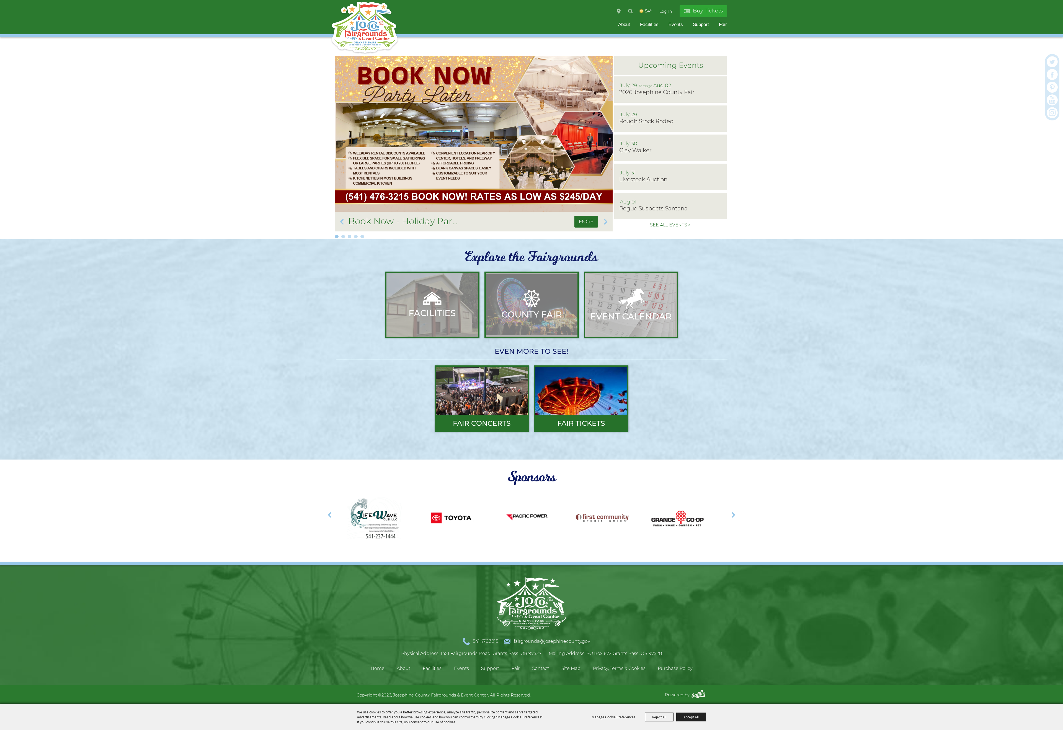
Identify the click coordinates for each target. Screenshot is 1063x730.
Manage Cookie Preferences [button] (613, 717)
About (624, 24)
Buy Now (555, 221)
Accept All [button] (691, 717)
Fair (723, 24)
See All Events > (670, 225)
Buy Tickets (708, 10)
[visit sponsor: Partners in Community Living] (589, 519)
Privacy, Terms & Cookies (619, 668)
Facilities (649, 24)
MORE (586, 221)
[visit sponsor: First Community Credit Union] (438, 519)
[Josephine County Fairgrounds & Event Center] (365, 28)
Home (378, 668)
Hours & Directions (619, 11)
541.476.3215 (485, 641)
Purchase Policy (675, 668)
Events (676, 24)
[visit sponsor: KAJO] (665, 519)
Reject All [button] (659, 717)
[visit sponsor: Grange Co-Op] (513, 519)
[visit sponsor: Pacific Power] (362, 519)
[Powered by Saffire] (700, 694)
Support (701, 24)
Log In (665, 11)
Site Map (570, 668)
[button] (337, 236)
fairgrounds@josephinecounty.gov (552, 641)
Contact (540, 668)
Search (630, 11)
